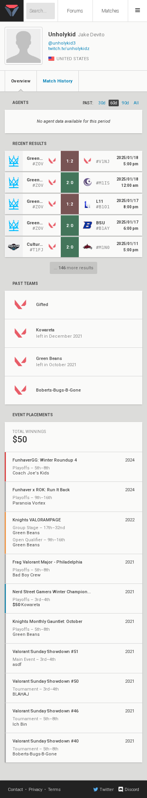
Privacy (35, 789)
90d (125, 103)
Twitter (107, 789)
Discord (132, 789)
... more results (73, 267)
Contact (15, 789)
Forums (75, 11)
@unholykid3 (61, 43)
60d (113, 103)
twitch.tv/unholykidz (68, 49)
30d (101, 103)
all (136, 103)
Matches (110, 11)
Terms (54, 789)
